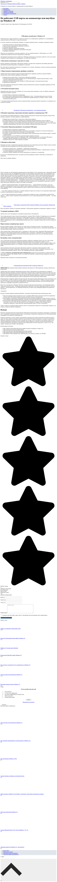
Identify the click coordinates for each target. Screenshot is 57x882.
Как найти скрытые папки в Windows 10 (10, 684)
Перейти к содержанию (6, 1)
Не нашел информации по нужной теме (14, 694)
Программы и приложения (9, 13)
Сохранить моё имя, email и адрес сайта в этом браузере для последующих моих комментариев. (24, 615)
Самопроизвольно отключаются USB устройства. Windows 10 (28, 265)
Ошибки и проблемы (8, 12)
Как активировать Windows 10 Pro (9, 758)
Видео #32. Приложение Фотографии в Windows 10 (13, 638)
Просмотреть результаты (28, 702)
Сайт (2, 602)
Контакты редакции (8, 851)
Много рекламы (9, 695)
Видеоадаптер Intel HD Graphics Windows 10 (11, 655)
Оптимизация (6, 9)
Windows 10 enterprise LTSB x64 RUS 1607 (11, 628)
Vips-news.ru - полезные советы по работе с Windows (13, 3)
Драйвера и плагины (8, 11)
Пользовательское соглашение (10, 853)
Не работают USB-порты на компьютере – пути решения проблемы (30, 110)
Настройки (6, 8)
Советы (5, 14)
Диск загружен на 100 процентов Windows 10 (11, 674)
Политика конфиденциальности (11, 854)
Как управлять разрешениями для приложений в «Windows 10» (16, 740)
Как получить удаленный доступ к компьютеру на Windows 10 (15, 665)
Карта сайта (6, 850)
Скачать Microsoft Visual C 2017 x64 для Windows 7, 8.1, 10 (14, 830)
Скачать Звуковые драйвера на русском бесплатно (12, 776)
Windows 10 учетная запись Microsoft (9, 648)
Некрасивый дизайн (10, 697)
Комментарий (4, 612)
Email (2, 600)
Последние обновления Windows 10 (9, 812)
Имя (2, 597)
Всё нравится (8, 691)
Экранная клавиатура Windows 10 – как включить (12, 847)
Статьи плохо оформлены (11, 693)
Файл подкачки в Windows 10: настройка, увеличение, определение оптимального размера (22, 794)
